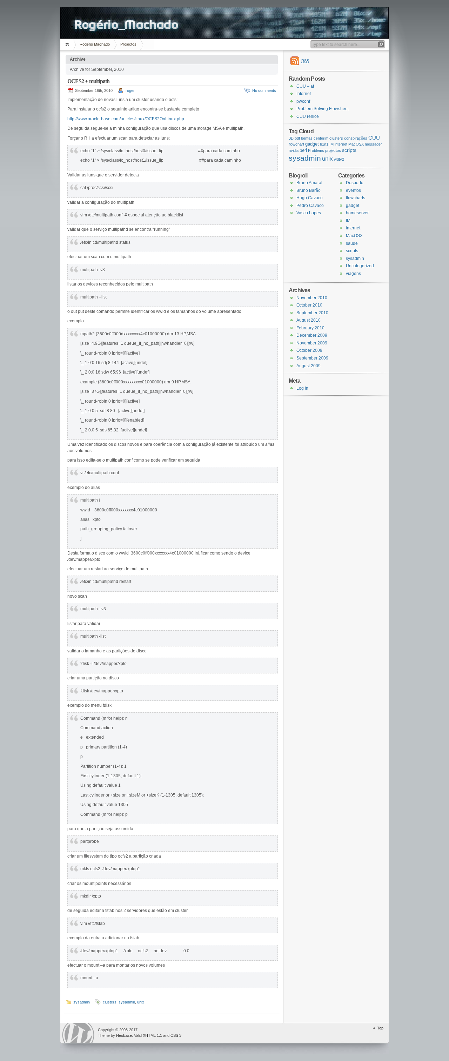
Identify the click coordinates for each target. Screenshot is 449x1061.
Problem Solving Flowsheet (322, 108)
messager (373, 144)
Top (380, 1028)
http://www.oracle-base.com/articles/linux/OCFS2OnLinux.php (125, 118)
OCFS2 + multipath (88, 81)
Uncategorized (360, 265)
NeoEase (124, 1035)
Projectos (128, 44)
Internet (303, 93)
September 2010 (312, 312)
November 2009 (311, 343)
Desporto (354, 182)
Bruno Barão (308, 190)
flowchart (296, 144)
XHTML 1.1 (152, 1035)
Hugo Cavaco (309, 197)
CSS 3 (175, 1035)
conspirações (355, 138)
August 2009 (308, 365)
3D (291, 138)
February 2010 (310, 327)
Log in (302, 388)
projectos (333, 150)
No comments (264, 90)
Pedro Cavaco (310, 205)
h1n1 (324, 144)
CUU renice (307, 116)
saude (352, 243)
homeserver (357, 212)
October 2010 (309, 305)
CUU (374, 138)
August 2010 (308, 320)
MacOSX (356, 144)
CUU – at (305, 86)
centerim (321, 138)
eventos (353, 190)
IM (331, 144)
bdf (297, 138)
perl (303, 150)
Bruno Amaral (309, 182)
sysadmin (81, 1002)
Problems (316, 150)
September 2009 (312, 358)
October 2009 (309, 350)
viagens (353, 273)
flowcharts (355, 197)
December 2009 (311, 335)
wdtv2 (339, 159)
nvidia (294, 150)
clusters (109, 1002)
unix (140, 1002)
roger (130, 90)
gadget (312, 144)
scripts (349, 150)
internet (341, 144)
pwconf (303, 101)
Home (68, 44)
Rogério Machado (95, 44)
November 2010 (311, 297)
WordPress (78, 1033)
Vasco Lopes (308, 212)
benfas (307, 138)
